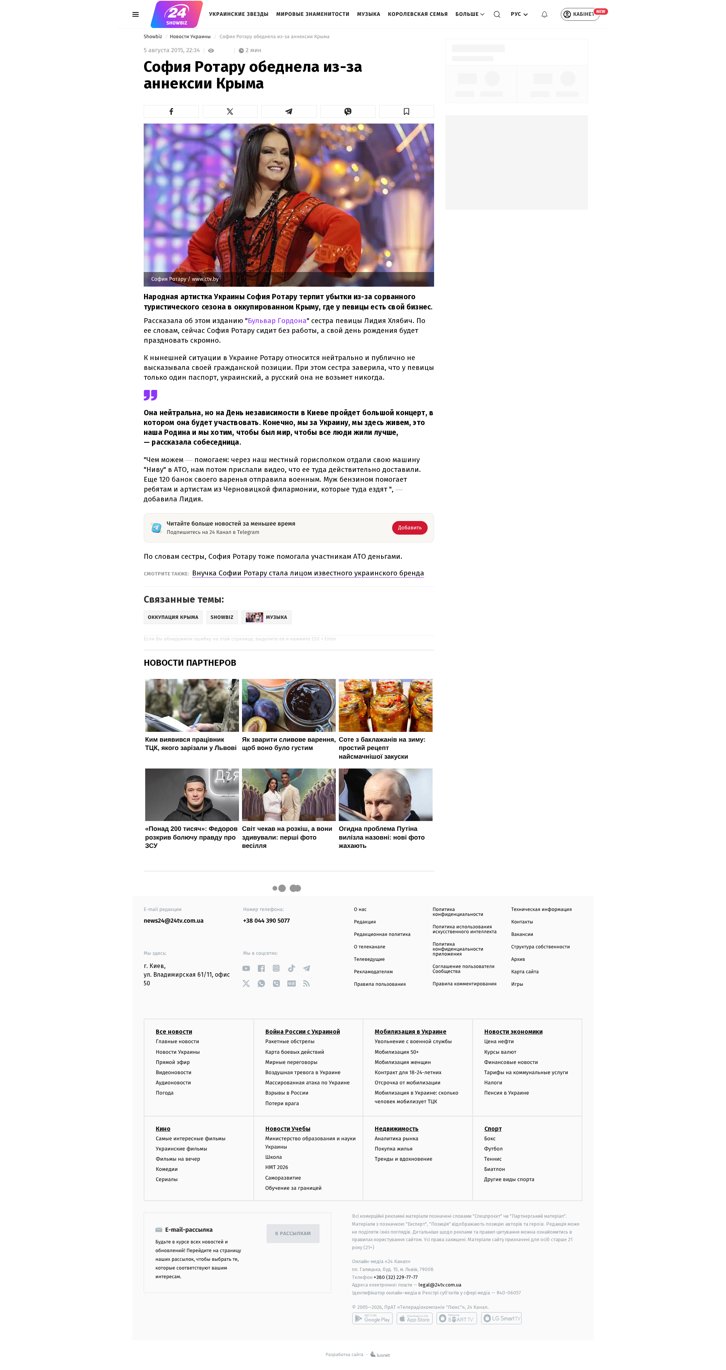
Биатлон (494, 1169)
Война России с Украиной (302, 1031)
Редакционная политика (382, 934)
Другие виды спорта (509, 1179)
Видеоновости (174, 1072)
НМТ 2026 (277, 1167)
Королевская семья (418, 14)
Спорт (493, 1128)
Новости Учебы (287, 1128)
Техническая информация (541, 909)
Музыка (369, 14)
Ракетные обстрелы (290, 1041)
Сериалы (167, 1179)
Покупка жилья (394, 1149)
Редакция (365, 922)
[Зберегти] (407, 111)
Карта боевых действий (294, 1052)
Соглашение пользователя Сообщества (464, 969)
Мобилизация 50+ (397, 1052)
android (372, 1318)
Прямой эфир (173, 1062)
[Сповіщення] (544, 14)
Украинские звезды (239, 14)
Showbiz (153, 36)
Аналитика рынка (397, 1138)
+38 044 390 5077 (266, 921)
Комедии (167, 1169)
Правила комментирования (464, 984)
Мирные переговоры (291, 1062)
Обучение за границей (293, 1188)
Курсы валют (500, 1052)
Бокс (490, 1138)
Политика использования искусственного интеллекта (465, 929)
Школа (273, 1157)
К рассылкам (293, 1234)
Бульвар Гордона (277, 320)
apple (415, 1318)
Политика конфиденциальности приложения (458, 949)
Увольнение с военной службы (413, 1041)
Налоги (493, 1082)
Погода (165, 1093)
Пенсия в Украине (506, 1093)
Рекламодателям (373, 972)
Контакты (522, 922)
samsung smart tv (501, 1318)
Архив (518, 959)
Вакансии (522, 934)
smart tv (456, 1318)
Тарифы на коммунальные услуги (526, 1072)
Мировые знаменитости (313, 14)
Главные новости (177, 1041)
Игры (517, 984)
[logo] (176, 14)
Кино (163, 1128)
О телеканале (369, 947)
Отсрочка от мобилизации (408, 1082)
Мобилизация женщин (403, 1062)
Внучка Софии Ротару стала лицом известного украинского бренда (308, 573)
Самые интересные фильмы (190, 1138)
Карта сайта (525, 972)
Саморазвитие (283, 1178)
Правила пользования (380, 984)
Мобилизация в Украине (411, 1031)
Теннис (493, 1159)
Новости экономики (513, 1031)
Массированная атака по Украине (307, 1082)
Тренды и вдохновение (403, 1159)
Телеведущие (369, 959)
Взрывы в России (287, 1093)
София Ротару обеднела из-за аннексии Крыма (274, 36)
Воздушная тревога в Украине (303, 1072)
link (246, 968)
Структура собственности (540, 947)
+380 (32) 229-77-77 (396, 1277)
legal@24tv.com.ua (440, 1285)
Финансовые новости (511, 1062)
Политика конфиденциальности (458, 912)
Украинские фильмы (181, 1149)
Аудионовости (173, 1082)
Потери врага (282, 1103)
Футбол (493, 1149)
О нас (360, 909)
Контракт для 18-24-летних (408, 1072)
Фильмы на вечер (178, 1159)
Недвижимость (397, 1128)
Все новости (174, 1031)
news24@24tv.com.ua (174, 921)
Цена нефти (499, 1041)
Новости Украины (191, 36)
